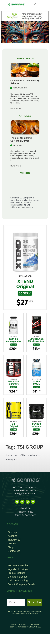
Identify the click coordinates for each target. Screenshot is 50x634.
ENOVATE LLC (35, 627)
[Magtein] (25, 26)
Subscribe (34, 602)
